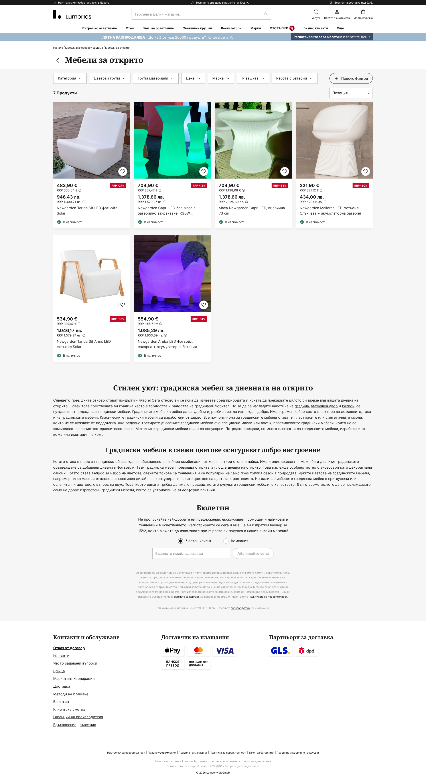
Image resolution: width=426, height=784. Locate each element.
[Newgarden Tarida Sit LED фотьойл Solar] (91, 165)
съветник (88, 724)
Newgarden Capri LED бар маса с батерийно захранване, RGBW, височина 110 (166, 210)
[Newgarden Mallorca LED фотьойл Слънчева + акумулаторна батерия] (334, 165)
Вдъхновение (64, 724)
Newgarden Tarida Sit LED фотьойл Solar (87, 210)
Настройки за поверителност (126, 752)
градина (302, 406)
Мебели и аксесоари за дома (84, 48)
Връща (59, 671)
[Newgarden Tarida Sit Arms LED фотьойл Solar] (91, 298)
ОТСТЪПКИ (279, 28)
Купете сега (218, 37)
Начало (58, 48)
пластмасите (305, 417)
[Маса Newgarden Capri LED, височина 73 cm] (253, 165)
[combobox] (201, 14)
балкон (348, 406)
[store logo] (72, 14)
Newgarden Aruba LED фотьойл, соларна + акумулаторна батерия (167, 344)
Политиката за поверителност (268, 597)
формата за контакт (186, 597)
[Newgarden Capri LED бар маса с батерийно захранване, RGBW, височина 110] (172, 165)
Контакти (61, 655)
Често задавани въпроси (75, 663)
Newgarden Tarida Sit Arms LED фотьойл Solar (84, 344)
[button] (122, 171)
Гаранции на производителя (78, 716)
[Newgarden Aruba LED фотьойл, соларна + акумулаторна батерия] (172, 298)
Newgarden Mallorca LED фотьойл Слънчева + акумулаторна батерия (330, 210)
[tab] (70, 78)
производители (240, 608)
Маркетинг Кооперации (74, 678)
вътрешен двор (324, 406)
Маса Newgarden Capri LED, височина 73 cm (252, 210)
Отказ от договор (69, 648)
